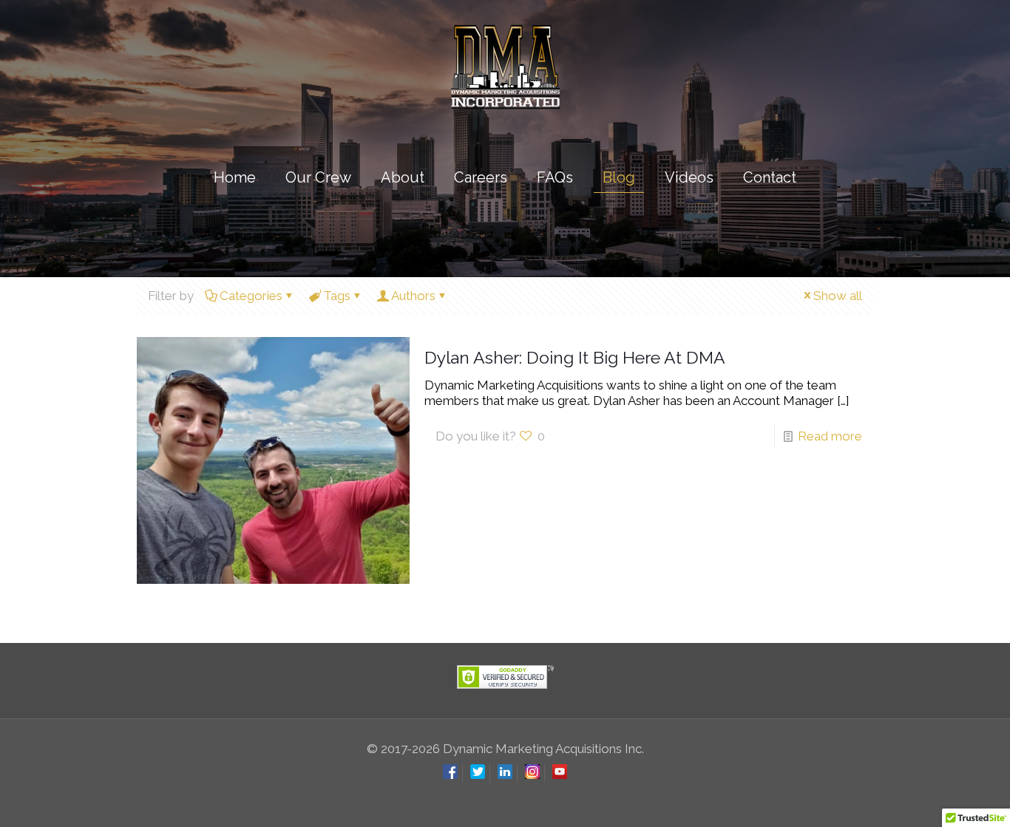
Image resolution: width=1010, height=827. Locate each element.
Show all (837, 295)
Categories (251, 295)
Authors (413, 295)
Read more (830, 436)
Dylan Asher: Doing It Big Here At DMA (574, 357)
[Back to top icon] (939, 796)
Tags (336, 295)
